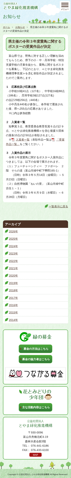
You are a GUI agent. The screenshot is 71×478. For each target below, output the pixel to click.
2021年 (13, 268)
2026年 (13, 231)
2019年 (13, 283)
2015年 (13, 312)
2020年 (13, 275)
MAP (35, 455)
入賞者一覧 (23, 139)
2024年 (13, 246)
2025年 (13, 238)
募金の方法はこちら (36, 348)
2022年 (13, 261)
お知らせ (20, 27)
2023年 (13, 253)
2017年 (13, 297)
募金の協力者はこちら (36, 359)
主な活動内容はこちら (36, 407)
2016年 (13, 305)
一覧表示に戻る (58, 206)
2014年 (13, 319)
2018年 (13, 290)
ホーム (6, 27)
